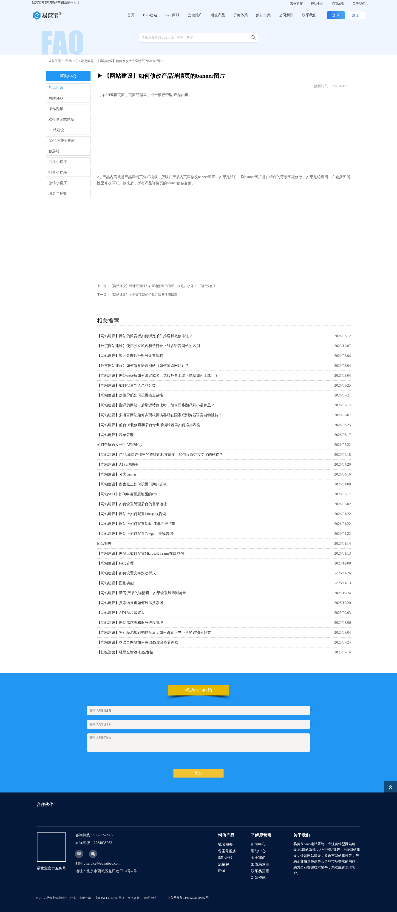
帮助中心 (71, 61)
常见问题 (87, 61)
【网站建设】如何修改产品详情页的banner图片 (129, 61)
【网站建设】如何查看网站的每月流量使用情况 (143, 294)
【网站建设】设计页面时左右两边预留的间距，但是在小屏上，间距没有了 (163, 286)
